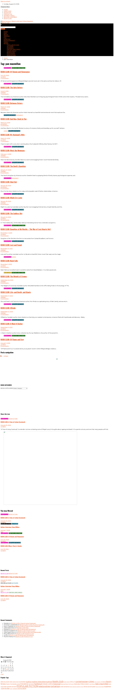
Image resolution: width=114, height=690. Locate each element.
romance (55, 686)
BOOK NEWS (11, 54)
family (108, 682)
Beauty (6, 34)
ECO (5, 37)
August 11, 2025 (5, 343)
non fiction (92, 684)
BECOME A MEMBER (10, 17)
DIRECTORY (7, 11)
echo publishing (97, 681)
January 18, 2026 (6, 185)
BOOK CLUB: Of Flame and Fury (12, 339)
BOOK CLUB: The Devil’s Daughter (13, 166)
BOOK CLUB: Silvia (22, 628)
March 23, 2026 (5, 122)
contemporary (81, 681)
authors (49, 682)
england (103, 681)
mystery (86, 684)
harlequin (38, 684)
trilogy (11, 688)
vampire (15, 688)
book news (66, 681)
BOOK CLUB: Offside (8, 307)
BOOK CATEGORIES (7, 388)
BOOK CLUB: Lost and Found (11, 245)
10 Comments (5, 220)
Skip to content (5, 1)
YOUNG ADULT (11, 51)
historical (56, 684)
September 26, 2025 (7, 280)
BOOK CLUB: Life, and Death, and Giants (16, 292)
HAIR (5, 33)
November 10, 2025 (7, 248)
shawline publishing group (78, 686)
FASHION (7, 36)
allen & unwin (5, 681)
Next (6, 356)
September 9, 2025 (6, 327)
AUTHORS (10, 46)
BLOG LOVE (7, 272)
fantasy (3, 684)
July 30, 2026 (5, 75)
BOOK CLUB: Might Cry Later (11, 197)
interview (77, 684)
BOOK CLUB (7, 18)
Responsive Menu (5, 6)
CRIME (6, 131)
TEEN (2, 688)
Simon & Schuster (89, 686)
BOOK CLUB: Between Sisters (12, 103)
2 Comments (5, 78)
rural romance (65, 686)
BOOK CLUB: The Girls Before (12, 87)
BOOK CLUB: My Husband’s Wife (13, 134)
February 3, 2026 (6, 154)
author (29, 682)
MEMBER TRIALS (9, 15)
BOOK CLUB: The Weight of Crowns (14, 276)
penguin (14, 686)
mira (82, 684)
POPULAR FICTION (13, 45)
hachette (31, 684)
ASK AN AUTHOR (6, 524)
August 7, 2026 (5, 530)
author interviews (39, 682)
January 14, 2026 (6, 217)
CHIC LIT (72, 681)
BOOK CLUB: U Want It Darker (12, 323)
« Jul (2, 674)
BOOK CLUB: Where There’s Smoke (11, 546)
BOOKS (6, 43)
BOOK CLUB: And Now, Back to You (14, 118)
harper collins (48, 684)
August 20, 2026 (6, 425)
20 (7, 669)
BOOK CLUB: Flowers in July (26, 630)
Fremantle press (15, 684)
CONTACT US (8, 14)
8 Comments (5, 157)
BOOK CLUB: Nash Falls (9, 260)
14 (4, 356)
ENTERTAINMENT (9, 40)
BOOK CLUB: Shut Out (9, 181)
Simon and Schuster (100, 686)
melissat (3, 92)
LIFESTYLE (7, 39)
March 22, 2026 (5, 138)
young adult (21, 688)
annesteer (4, 124)
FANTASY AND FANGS (13, 49)
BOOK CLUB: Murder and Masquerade (29, 632)
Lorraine (3, 77)
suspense (107, 686)
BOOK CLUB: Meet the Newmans (13, 150)
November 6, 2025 (6, 264)
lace (2, 532)
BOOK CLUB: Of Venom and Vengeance (15, 71)
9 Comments (5, 109)
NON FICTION (11, 55)
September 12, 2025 (7, 311)
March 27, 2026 (5, 107)
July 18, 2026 (5, 549)
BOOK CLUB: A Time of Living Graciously (13, 422)
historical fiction (64, 684)
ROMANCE (10, 48)
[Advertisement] (47, 372)
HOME (6, 9)
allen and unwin (14, 681)
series (71, 686)
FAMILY (6, 42)
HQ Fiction (71, 684)
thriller (7, 688)
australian (22, 681)
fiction (8, 684)
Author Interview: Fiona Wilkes (10, 527)
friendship (24, 684)
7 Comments (5, 94)
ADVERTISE (7, 12)
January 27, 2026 (6, 170)
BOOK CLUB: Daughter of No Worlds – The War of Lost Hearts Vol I (26, 229)
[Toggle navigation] (1, 24)
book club (58, 681)
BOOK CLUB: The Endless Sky (11, 213)
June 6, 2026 (4, 91)
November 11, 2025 (6, 233)
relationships (44, 686)
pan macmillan (101, 684)
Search (3, 25)
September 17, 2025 (7, 296)
